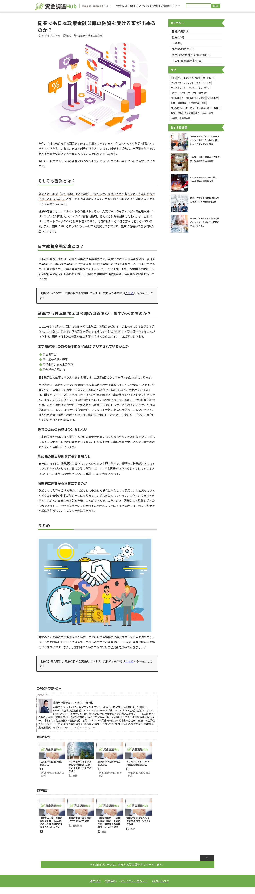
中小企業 (192, 92)
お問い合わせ (160, 881)
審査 (204, 102)
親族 (173, 113)
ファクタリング (178, 87)
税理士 (217, 107)
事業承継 (203, 92)
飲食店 (174, 118)
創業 (173, 102)
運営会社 (95, 881)
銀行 (197, 113)
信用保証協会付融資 (195, 97)
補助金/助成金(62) (183, 49)
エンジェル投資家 (192, 77)
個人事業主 (212, 97)
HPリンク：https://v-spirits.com (76, 727)
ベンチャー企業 (178, 92)
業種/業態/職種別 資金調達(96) (191, 55)
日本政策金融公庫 (93, 35)
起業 (180, 113)
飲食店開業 (185, 118)
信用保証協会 (177, 97)
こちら (129, 293)
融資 (68, 35)
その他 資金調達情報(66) (187, 61)
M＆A (173, 77)
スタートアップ (203, 82)
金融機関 (188, 113)
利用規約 (110, 881)
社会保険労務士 (204, 107)
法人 (192, 107)
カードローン (209, 77)
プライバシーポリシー (134, 881)
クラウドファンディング (182, 82)
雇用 (211, 113)
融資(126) (178, 37)
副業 (80, 35)
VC (179, 77)
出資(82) (177, 43)
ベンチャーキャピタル (198, 87)
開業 (204, 113)
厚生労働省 (194, 102)
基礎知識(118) (181, 31)
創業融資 (182, 102)
